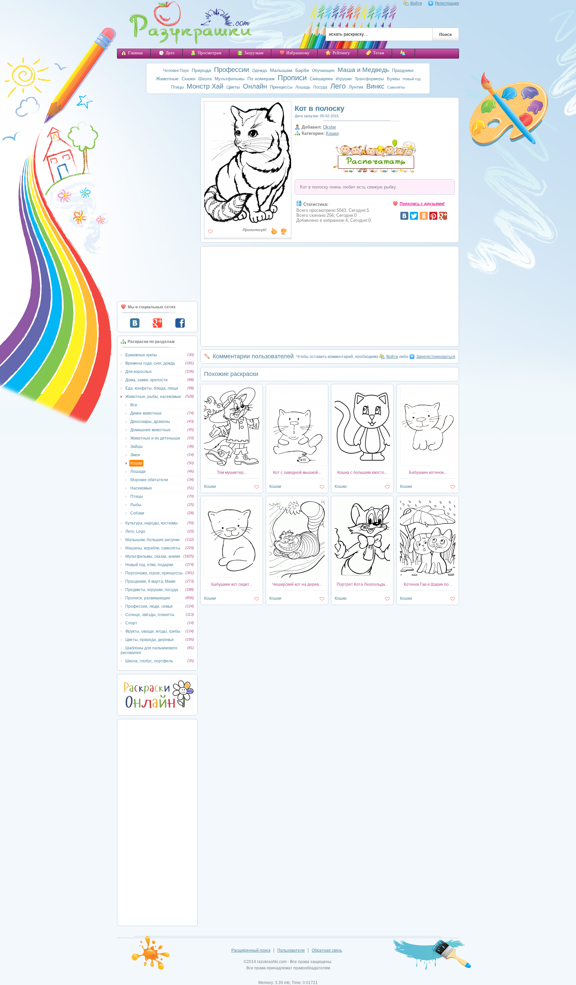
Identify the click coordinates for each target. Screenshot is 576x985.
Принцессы (281, 87)
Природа (201, 70)
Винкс (375, 86)
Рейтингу (341, 52)
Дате (170, 52)
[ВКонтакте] (404, 216)
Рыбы (135, 504)
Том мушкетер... (232, 472)
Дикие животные (146, 413)
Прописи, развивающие (147, 598)
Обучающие (323, 70)
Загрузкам (253, 52)
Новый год (411, 79)
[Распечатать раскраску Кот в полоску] (247, 221)
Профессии (231, 69)
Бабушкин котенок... (428, 472)
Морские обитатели (149, 480)
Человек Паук (176, 70)
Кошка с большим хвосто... (362, 472)
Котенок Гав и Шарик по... (428, 584)
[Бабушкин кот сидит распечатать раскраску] (231, 576)
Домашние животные (150, 430)
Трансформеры (369, 79)
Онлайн (255, 86)
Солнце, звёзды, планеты (149, 614)
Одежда (259, 70)
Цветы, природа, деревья (149, 639)
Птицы (177, 87)
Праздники (402, 70)
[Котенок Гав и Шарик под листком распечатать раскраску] (427, 576)
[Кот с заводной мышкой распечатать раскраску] (297, 464)
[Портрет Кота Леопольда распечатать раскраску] (362, 576)
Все (133, 405)
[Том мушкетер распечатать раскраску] (231, 464)
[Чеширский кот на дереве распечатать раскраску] (297, 576)
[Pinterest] (433, 216)
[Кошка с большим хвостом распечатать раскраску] (362, 464)
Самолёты (396, 87)
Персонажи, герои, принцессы (154, 573)
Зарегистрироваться (435, 356)
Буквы (393, 78)
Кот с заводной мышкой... (297, 472)
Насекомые (141, 488)
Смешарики (321, 78)
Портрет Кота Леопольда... (362, 584)
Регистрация (447, 3)
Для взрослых (138, 371)
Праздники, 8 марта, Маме (150, 581)
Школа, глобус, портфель (149, 661)
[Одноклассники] (424, 216)
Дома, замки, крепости (146, 380)
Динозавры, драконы (150, 421)
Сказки (188, 78)
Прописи (292, 78)
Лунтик (356, 87)
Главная (135, 52)
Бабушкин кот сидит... (231, 584)
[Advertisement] (157, 197)
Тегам (378, 52)
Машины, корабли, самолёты (152, 548)
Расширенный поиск (250, 950)
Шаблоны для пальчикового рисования (149, 650)
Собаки (137, 513)
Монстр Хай (205, 86)
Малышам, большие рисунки (152, 539)
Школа (205, 78)
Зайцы (136, 446)
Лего (338, 86)
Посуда (320, 87)
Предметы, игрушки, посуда (151, 589)
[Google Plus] (443, 216)
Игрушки (344, 79)
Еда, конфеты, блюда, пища (151, 388)
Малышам (281, 70)
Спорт (131, 623)
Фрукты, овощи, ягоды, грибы (152, 631)
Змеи (135, 455)
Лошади (138, 471)
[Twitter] (414, 216)
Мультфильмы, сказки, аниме (152, 556)
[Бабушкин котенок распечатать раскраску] (427, 464)
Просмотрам (209, 52)
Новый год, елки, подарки (149, 564)
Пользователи (291, 950)
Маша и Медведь (363, 69)
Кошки (136, 463)
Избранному (298, 52)
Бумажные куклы (141, 355)
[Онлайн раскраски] (157, 709)
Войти (416, 3)
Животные (167, 78)
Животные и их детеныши (155, 438)
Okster (329, 127)
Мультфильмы (229, 78)
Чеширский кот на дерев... (297, 584)
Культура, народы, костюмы (151, 523)
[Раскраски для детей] (186, 24)
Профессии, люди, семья (149, 606)
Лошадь (302, 87)
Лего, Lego (135, 531)
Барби (302, 70)
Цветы (233, 87)
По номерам (261, 78)
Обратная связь (327, 950)
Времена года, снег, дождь (150, 363)
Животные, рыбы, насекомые (153, 396)
